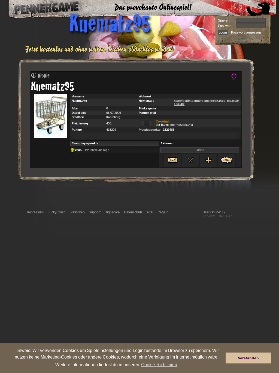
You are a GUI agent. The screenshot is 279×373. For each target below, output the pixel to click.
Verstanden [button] (248, 358)
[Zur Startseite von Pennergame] (41, 8)
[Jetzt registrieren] (101, 52)
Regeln (162, 212)
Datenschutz (133, 212)
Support (95, 212)
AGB (150, 212)
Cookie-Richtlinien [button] (159, 364)
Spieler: (223, 20)
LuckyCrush (56, 212)
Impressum (35, 212)
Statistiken (77, 212)
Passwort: (225, 26)
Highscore (112, 212)
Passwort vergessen (246, 32)
